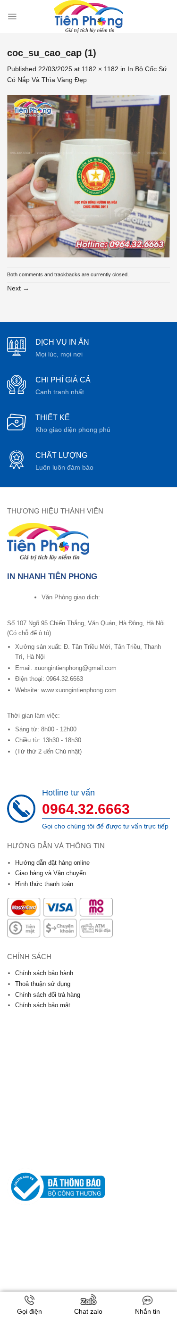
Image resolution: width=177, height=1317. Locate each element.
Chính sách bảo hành (44, 973)
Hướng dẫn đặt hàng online (52, 862)
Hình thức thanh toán (44, 883)
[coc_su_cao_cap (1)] (88, 175)
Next (18, 288)
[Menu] (12, 16)
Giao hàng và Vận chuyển (50, 873)
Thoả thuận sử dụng (42, 983)
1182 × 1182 (100, 69)
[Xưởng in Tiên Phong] (89, 16)
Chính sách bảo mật (42, 1005)
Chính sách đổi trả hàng (47, 994)
